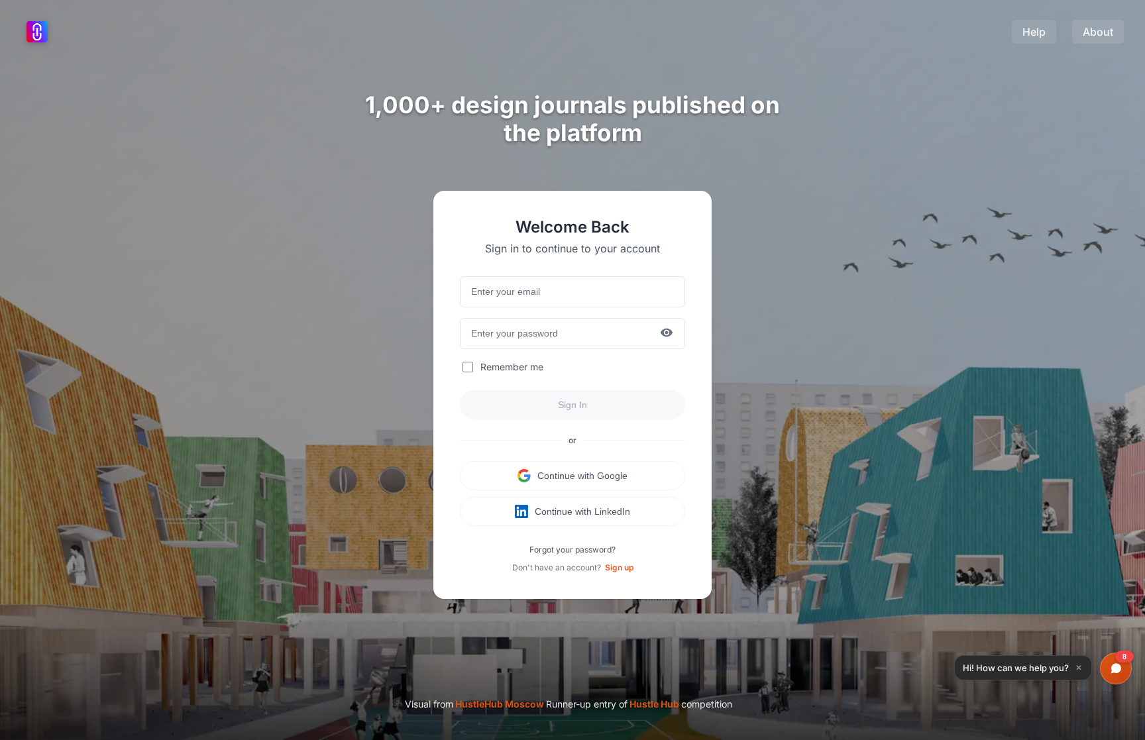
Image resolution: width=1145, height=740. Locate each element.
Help (1034, 31)
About (1098, 31)
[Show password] (666, 333)
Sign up (619, 567)
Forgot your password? (572, 550)
